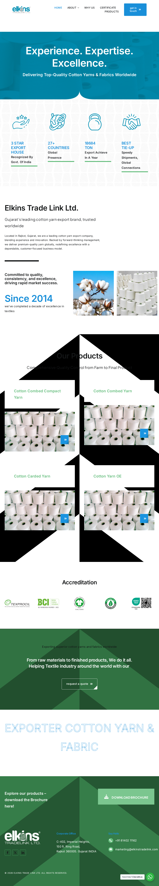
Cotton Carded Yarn (32, 476)
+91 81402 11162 (126, 840)
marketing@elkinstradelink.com (136, 849)
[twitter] (15, 853)
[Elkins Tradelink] (21, 7)
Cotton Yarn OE (107, 476)
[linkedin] (23, 853)
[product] (40, 412)
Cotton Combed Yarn (112, 391)
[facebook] (8, 853)
